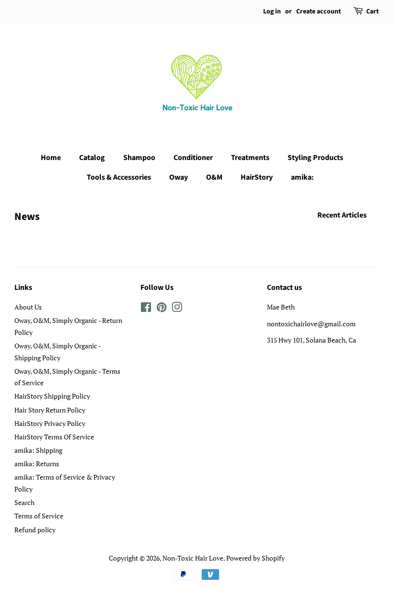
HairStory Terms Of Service (54, 436)
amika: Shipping (38, 450)
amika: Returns (36, 463)
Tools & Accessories (119, 177)
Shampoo (139, 157)
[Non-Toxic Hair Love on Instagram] (177, 308)
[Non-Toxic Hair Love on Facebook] (145, 308)
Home (51, 157)
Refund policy (35, 529)
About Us (28, 306)
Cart (372, 11)
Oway (178, 177)
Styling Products (315, 157)
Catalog (92, 157)
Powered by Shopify (255, 558)
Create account (318, 11)
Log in (272, 11)
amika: (302, 177)
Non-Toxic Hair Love (192, 558)
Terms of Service (38, 515)
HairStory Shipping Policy (52, 396)
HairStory (257, 177)
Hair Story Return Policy (49, 409)
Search (24, 502)
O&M (214, 177)
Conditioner (193, 157)
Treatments (250, 157)
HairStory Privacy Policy (49, 423)
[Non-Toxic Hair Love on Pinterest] (161, 308)
